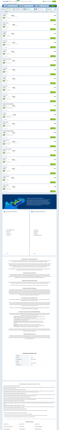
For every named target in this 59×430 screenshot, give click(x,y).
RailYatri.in (12, 395)
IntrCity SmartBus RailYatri (10, 229)
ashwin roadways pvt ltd (38, 235)
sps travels (35, 232)
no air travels (8, 231)
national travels (36, 231)
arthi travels (36, 229)
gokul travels (36, 233)
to (8, 426)
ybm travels (8, 235)
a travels (7, 232)
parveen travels (8, 233)
